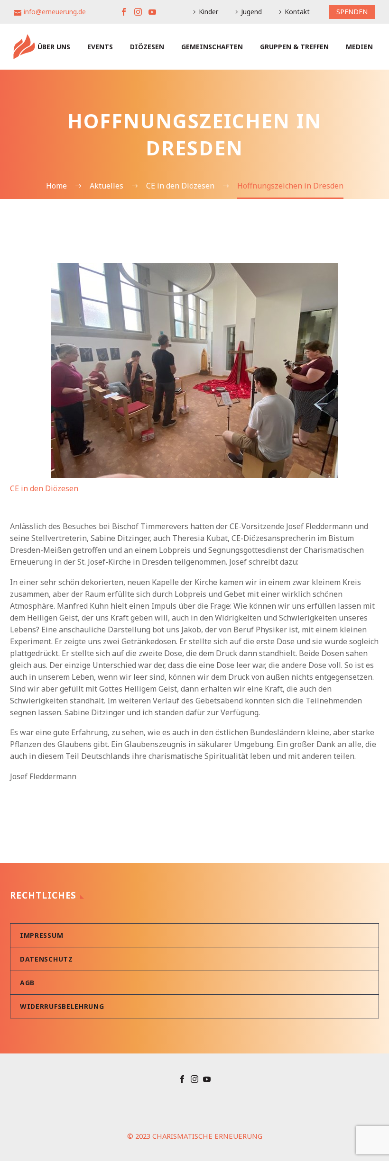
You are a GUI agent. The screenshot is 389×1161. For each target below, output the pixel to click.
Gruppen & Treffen (294, 46)
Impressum (41, 935)
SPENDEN (352, 11)
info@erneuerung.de (55, 11)
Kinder (208, 11)
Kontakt (297, 11)
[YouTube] (152, 12)
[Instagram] (138, 12)
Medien (359, 46)
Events (100, 46)
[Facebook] (124, 12)
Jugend (251, 11)
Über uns (53, 46)
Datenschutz (46, 958)
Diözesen (147, 46)
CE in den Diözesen (44, 488)
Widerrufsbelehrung (62, 1006)
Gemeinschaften (212, 46)
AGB (27, 982)
